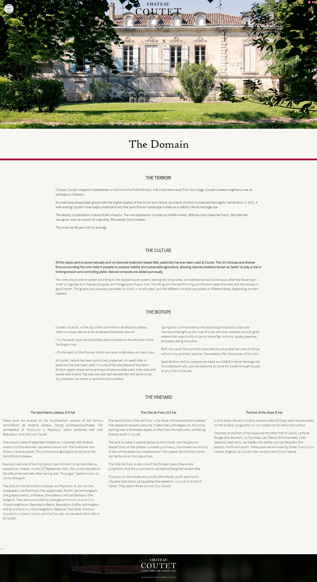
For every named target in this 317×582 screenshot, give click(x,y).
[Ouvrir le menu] (9, 9)
